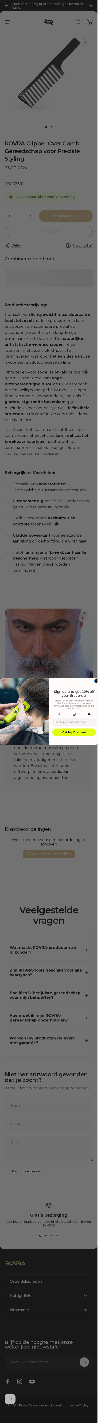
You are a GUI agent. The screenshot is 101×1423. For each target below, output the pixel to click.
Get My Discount (74, 732)
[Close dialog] (96, 681)
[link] (59, 714)
